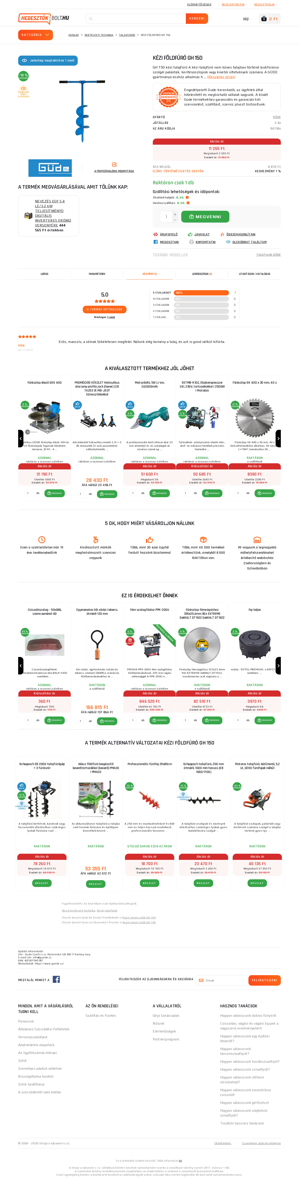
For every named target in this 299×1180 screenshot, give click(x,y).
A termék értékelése (104, 309)
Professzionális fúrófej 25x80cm (150, 764)
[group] (44, 438)
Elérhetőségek (199, 4)
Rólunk (159, 1023)
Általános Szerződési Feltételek (44, 1029)
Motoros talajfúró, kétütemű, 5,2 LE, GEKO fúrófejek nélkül (257, 766)
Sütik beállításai (31, 1084)
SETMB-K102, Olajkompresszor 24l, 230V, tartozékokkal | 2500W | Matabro (202, 386)
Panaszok (26, 1021)
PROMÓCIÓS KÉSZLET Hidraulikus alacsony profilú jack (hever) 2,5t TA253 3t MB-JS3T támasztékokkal (97, 388)
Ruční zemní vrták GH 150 (139, 917)
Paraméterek (97, 274)
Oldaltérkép (223, 1143)
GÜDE (277, 117)
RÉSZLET (42, 883)
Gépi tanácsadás (166, 1015)
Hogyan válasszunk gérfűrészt (244, 1103)
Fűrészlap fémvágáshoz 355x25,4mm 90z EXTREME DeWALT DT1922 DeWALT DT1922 (202, 614)
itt (180, 1160)
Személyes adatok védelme (40, 1068)
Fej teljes (255, 610)
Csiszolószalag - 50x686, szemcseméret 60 (45, 612)
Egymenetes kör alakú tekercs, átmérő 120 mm (97, 612)
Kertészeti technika (99, 35)
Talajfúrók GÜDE (268, 255)
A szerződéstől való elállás (39, 1092)
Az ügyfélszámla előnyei (37, 1053)
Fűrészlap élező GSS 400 (45, 382)
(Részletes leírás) (221, 77)
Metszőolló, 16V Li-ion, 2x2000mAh (149, 384)
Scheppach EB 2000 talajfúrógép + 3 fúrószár (42, 766)
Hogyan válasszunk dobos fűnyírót (248, 1015)
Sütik (22, 1061)
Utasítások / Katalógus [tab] (254, 274)
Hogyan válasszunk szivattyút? (245, 1069)
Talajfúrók (127, 35)
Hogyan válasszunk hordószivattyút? (250, 1061)
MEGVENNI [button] (57, 493)
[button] (54, 493)
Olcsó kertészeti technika (78, 910)
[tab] (149, 274)
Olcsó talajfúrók (107, 910)
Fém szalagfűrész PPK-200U (149, 610)
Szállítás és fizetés (101, 1015)
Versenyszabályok (32, 1037)
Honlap (74, 35)
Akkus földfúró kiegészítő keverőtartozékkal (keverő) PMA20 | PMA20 (96, 768)
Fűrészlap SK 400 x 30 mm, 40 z (255, 382)
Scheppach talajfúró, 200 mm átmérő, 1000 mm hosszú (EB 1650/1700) (203, 768)
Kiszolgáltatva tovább (35, 1076)
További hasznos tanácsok (242, 1123)
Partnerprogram (166, 1039)
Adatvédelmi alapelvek (36, 1045)
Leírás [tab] (44, 274)
